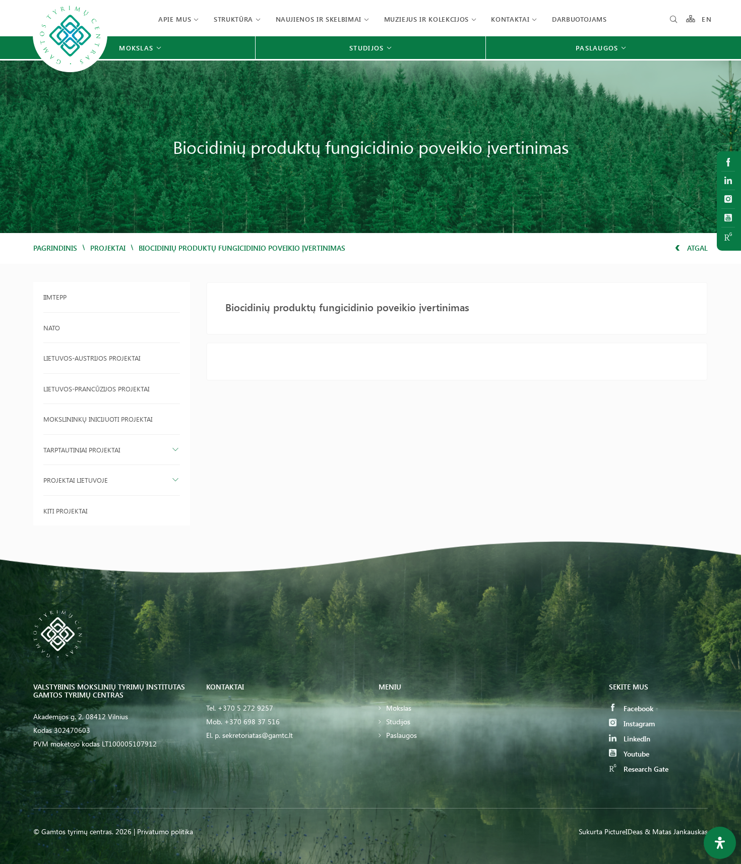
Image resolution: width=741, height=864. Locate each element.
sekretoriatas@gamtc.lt (257, 735)
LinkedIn (636, 738)
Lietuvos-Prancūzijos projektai (96, 388)
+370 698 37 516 (252, 721)
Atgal (696, 248)
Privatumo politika (165, 831)
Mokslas (398, 708)
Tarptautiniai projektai (81, 449)
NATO (51, 327)
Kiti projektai (65, 510)
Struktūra (233, 19)
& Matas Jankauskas (676, 831)
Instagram (638, 723)
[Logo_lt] (70, 71)
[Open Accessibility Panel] (720, 843)
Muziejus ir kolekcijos (426, 19)
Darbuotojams (579, 19)
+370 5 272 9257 (245, 708)
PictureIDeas (623, 831)
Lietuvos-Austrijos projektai (91, 358)
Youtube (635, 754)
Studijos (398, 721)
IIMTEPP (55, 297)
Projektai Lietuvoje (75, 480)
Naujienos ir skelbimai (318, 19)
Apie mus (174, 19)
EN (707, 19)
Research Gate (645, 769)
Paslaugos (401, 735)
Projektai (108, 248)
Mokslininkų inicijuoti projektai (97, 419)
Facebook (637, 708)
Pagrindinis (55, 248)
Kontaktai (510, 19)
